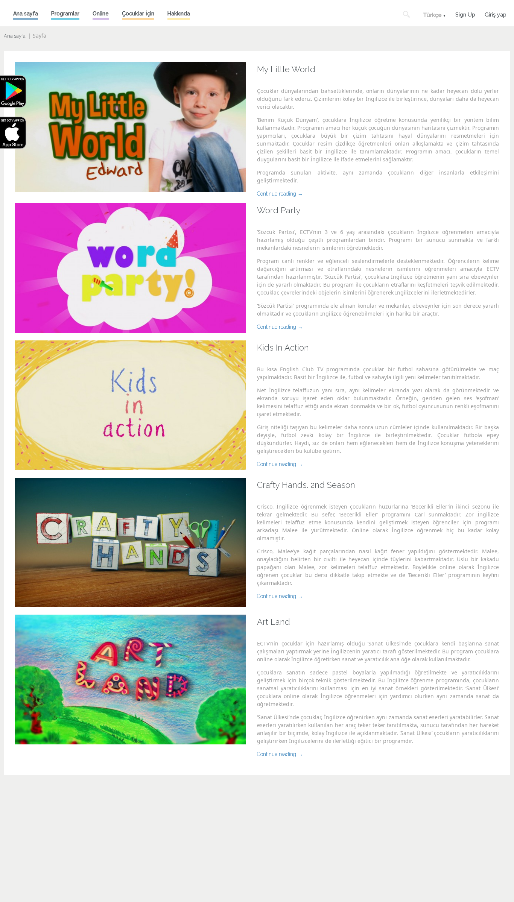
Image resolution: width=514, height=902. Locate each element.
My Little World (286, 69)
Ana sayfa (25, 14)
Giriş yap (495, 13)
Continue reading (280, 194)
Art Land (273, 622)
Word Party (279, 210)
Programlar (65, 14)
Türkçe (432, 15)
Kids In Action (283, 347)
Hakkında (178, 14)
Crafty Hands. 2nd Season (306, 485)
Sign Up (465, 13)
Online (101, 14)
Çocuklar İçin (138, 14)
